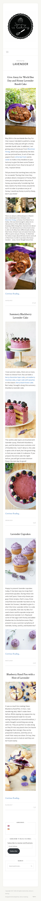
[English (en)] (9, 826)
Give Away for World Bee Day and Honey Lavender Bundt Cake (20, 80)
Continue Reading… (12, 293)
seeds (7, 159)
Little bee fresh (20, 157)
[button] (10, 205)
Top (34, 896)
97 (33, 303)
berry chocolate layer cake (15, 377)
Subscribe (13, 851)
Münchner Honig (10, 220)
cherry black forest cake (24, 382)
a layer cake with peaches (25, 380)
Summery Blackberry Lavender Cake (20, 315)
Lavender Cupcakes (20, 534)
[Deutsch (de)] (9, 829)
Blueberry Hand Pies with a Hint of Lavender (21, 676)
